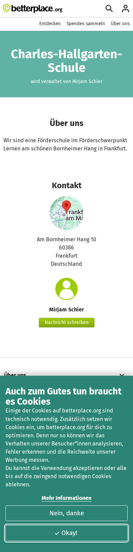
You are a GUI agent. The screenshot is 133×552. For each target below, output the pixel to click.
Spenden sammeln (85, 24)
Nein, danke (66, 513)
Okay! (69, 533)
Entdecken (50, 24)
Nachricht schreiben (67, 322)
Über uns (120, 24)
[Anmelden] (125, 8)
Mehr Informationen (66, 498)
